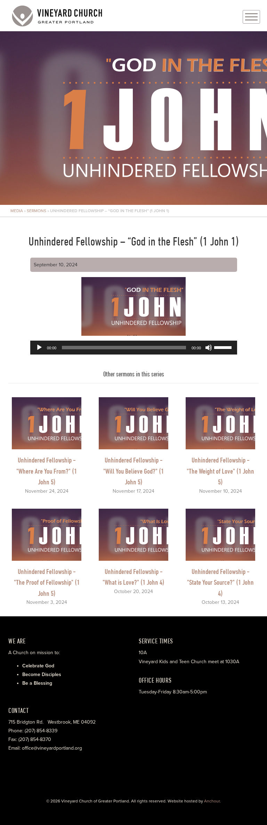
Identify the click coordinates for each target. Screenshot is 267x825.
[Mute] (208, 347)
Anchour (212, 801)
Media (16, 210)
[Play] (39, 347)
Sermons (36, 210)
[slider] (224, 347)
